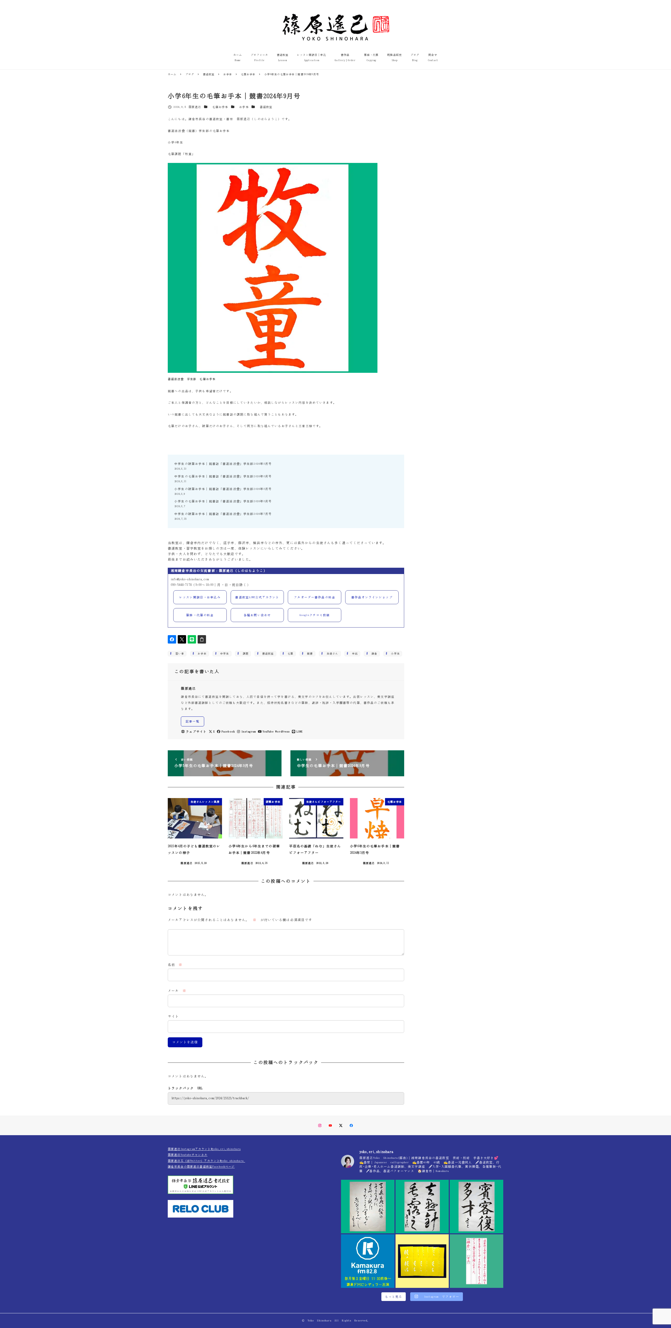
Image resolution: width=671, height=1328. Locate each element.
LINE (299, 731)
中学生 (223, 653)
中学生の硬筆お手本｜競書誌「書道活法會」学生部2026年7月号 (223, 513)
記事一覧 (192, 721)
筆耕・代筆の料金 (200, 615)
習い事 (178, 653)
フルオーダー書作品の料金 (314, 597)
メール (177, 990)
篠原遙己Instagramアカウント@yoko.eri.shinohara (204, 1149)
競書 (308, 653)
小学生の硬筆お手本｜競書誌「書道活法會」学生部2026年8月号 (223, 488)
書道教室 (266, 106)
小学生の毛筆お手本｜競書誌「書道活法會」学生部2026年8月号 (223, 501)
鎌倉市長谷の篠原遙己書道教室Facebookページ (201, 1166)
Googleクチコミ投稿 (314, 615)
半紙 (353, 653)
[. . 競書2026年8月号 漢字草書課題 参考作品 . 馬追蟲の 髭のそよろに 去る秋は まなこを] (367, 1206)
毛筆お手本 (220, 106)
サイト (173, 1016)
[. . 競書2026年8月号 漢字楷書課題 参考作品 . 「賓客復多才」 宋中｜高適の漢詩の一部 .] (476, 1206)
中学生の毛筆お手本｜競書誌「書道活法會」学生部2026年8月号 (223, 476)
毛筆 (289, 653)
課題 (244, 653)
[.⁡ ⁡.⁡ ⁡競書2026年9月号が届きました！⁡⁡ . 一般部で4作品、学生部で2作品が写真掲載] (422, 1261)
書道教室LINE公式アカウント (257, 597)
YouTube (268, 731)
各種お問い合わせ (257, 615)
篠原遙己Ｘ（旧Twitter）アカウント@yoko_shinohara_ (206, 1160)
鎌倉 (373, 653)
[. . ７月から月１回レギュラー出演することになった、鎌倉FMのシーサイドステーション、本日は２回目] (367, 1261)
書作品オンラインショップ (372, 597)
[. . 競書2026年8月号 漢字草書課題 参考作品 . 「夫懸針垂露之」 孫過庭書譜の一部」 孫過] (422, 1206)
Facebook (228, 731)
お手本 (243, 106)
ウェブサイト (196, 731)
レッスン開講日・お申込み (200, 597)
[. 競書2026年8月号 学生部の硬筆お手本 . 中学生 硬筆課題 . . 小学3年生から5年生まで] (476, 1261)
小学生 (394, 653)
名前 (175, 964)
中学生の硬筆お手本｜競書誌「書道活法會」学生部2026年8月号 (223, 463)
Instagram (248, 731)
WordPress (282, 731)
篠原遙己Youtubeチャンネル (187, 1154)
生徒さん (331, 653)
